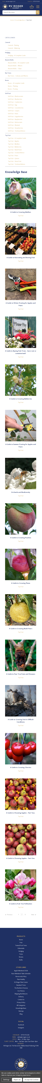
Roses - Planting (13, 86)
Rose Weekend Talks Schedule (21, 973)
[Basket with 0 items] (31, 6)
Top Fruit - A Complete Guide (17, 138)
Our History (21, 991)
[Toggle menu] (37, 6)
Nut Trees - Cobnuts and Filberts (18, 76)
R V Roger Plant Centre (21, 982)
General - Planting (13, 45)
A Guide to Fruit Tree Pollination (20, 904)
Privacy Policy (21, 1002)
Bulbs (21, 960)
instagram (21, 1028)
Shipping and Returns (21, 994)
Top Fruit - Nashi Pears (15, 150)
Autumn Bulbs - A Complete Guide (18, 63)
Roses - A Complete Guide (16, 83)
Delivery (21, 997)
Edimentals (21, 948)
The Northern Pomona (21, 988)
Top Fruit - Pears (13, 155)
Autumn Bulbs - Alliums (15, 66)
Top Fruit (20, 216)
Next (33, 915)
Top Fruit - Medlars (14, 144)
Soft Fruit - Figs (12, 105)
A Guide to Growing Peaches (20, 538)
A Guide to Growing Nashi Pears (20, 629)
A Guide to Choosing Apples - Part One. (20, 858)
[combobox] (19, 12)
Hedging (21, 951)
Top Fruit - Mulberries (14, 147)
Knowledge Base (21, 1008)
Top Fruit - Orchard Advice (16, 153)
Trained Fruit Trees (21, 945)
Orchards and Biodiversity (20, 492)
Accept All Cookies (32, 1079)
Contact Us (21, 999)
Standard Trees (21, 985)
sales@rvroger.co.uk (10, 1)
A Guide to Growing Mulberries (20, 399)
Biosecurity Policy (21, 976)
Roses (21, 940)
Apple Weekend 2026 (21, 971)
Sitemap (21, 1011)
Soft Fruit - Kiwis (13, 114)
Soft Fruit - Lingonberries (15, 116)
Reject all (17, 1079)
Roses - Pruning (13, 89)
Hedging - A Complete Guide (17, 55)
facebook (21, 1025)
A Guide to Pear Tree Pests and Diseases (20, 674)
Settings (6, 1079)
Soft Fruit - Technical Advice (16, 131)
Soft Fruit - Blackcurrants (15, 96)
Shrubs (21, 957)
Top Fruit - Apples (13, 141)
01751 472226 (36, 1)
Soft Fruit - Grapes (13, 111)
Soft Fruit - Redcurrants (15, 122)
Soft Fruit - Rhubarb (14, 125)
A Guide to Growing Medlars (20, 212)
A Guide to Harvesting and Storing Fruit (21, 257)
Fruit (21, 942)
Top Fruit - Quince (13, 158)
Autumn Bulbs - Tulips (15, 68)
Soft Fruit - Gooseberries (15, 108)
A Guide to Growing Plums (20, 583)
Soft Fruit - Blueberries (15, 99)
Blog (21, 1014)
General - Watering (14, 48)
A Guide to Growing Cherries (20, 767)
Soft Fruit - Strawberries (15, 128)
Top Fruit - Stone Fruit (14, 161)
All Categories (21, 1005)
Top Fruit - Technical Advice (16, 164)
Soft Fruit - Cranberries (15, 102)
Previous (9, 915)
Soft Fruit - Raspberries (15, 119)
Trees (21, 954)
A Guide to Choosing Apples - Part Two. (20, 813)
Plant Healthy (21, 979)
